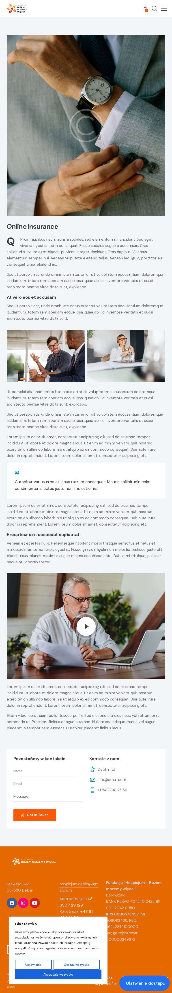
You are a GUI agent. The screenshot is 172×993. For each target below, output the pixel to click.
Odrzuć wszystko (76, 965)
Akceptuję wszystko (58, 974)
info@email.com (112, 779)
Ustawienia (33, 965)
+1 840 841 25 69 (112, 789)
